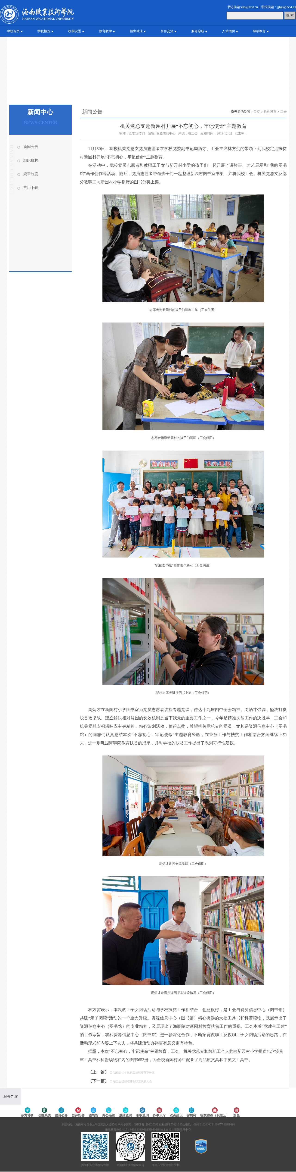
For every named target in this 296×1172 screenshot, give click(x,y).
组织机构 (30, 160)
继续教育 (259, 31)
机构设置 (74, 31)
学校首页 (13, 31)
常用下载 (30, 188)
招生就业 (136, 31)
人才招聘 (228, 31)
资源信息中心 (182, 1129)
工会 (283, 111)
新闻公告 (30, 147)
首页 (256, 111)
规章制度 (30, 174)
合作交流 (166, 31)
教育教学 (105, 31)
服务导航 (197, 31)
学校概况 (43, 31)
